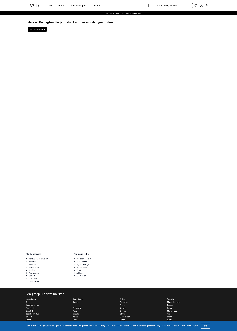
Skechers (76, 302)
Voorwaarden (34, 273)
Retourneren (34, 267)
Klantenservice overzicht (38, 259)
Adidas (75, 317)
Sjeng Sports (78, 299)
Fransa (122, 305)
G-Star (122, 299)
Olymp (122, 314)
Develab (123, 308)
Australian (124, 302)
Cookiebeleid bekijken (188, 326)
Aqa (168, 314)
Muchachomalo (173, 302)
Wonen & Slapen (78, 5)
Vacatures (80, 270)
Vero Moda (30, 308)
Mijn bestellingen (83, 264)
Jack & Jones (31, 299)
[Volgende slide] (208, 13)
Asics (75, 311)
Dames (49, 5)
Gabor (28, 320)
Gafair (169, 308)
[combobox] (170, 5)
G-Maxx (123, 311)
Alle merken (81, 276)
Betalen (32, 270)
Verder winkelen (37, 29)
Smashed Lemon (32, 305)
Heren (61, 5)
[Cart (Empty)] (206, 5)
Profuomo (77, 308)
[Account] (201, 5)
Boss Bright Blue (32, 314)
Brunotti (29, 317)
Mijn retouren (82, 267)
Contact (32, 276)
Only (27, 302)
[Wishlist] (195, 5)
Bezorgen (32, 264)
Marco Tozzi (172, 311)
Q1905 (122, 320)
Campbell (29, 311)
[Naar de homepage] (34, 5)
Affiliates (80, 273)
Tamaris (170, 299)
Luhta (169, 320)
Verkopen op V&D (84, 259)
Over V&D (33, 278)
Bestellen (32, 261)
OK (205, 325)
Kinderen (96, 5)
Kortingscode (34, 281)
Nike (74, 305)
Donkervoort (125, 317)
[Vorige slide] (28, 13)
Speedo (76, 314)
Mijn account (82, 261)
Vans (75, 320)
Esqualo (170, 305)
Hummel (170, 317)
